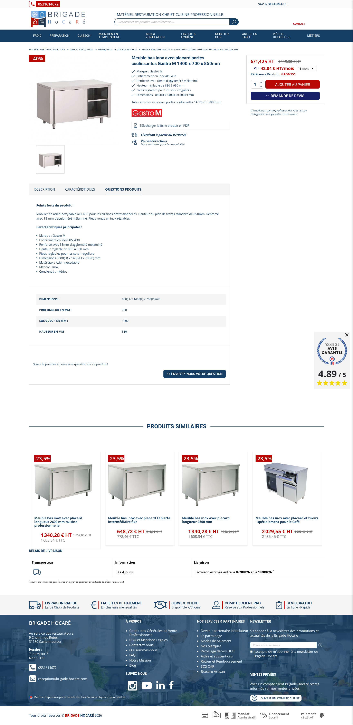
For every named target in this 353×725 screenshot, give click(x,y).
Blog (132, 665)
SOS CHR (207, 666)
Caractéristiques (80, 189)
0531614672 (48, 4)
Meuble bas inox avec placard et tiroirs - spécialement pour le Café (287, 520)
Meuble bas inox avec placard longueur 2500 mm (206, 520)
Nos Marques (211, 646)
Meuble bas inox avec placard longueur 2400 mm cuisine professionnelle (58, 522)
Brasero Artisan (213, 671)
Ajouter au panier (292, 84)
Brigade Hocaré (50, 623)
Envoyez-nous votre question (196, 374)
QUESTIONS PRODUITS (123, 189)
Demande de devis (287, 96)
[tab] (44, 189)
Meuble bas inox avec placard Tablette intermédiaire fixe (139, 520)
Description (44, 189)
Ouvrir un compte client (279, 698)
